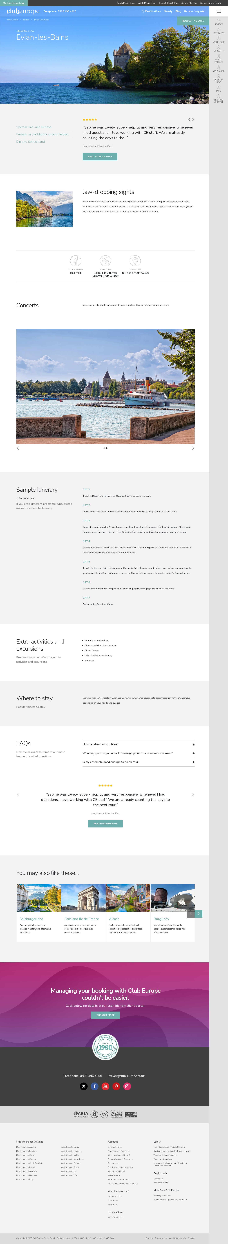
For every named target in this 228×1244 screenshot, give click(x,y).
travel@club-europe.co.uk (126, 1076)
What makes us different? (119, 1155)
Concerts (219, 51)
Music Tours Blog (115, 1217)
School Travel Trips (169, 3)
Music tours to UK (68, 1171)
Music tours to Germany (26, 1171)
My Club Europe (115, 1147)
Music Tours (12, 19)
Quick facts (218, 42)
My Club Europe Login (14, 3)
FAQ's (218, 91)
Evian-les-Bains (41, 19)
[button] (17, 448)
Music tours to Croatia (26, 1159)
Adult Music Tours (147, 3)
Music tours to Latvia (70, 1147)
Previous (191, 914)
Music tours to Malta (70, 1155)
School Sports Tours (210, 3)
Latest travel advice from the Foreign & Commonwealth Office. (170, 1164)
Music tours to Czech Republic (29, 1163)
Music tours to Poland (70, 1163)
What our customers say (118, 1179)
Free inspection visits (163, 1159)
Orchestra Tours (115, 1196)
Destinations (153, 11)
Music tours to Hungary (26, 1175)
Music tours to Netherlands (72, 1159)
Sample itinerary (218, 61)
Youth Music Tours (126, 3)
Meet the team (114, 1175)
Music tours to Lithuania (71, 1151)
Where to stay (219, 81)
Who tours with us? (116, 1171)
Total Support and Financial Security (169, 1147)
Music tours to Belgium (26, 1151)
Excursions (218, 71)
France (26, 19)
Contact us (158, 1178)
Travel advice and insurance (165, 1155)
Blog (178, 11)
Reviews (219, 24)
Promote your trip (218, 101)
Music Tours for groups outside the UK (170, 1199)
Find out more (105, 1015)
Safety (168, 11)
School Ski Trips (189, 3)
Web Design (174, 1238)
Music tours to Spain (70, 1167)
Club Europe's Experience (119, 1151)
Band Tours (113, 1204)
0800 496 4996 (91, 1076)
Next (198, 914)
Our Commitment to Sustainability (123, 1183)
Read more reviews (100, 156)
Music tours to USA (69, 1175)
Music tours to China (25, 1155)
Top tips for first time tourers (120, 1167)
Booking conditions (162, 1195)
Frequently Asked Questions (120, 1159)
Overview (219, 33)
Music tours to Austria (26, 1147)
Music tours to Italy (24, 1179)
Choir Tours (113, 1200)
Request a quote (194, 11)
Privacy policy (161, 1238)
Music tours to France (25, 1167)
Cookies (149, 1238)
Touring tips (113, 1163)
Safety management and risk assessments (172, 1151)
